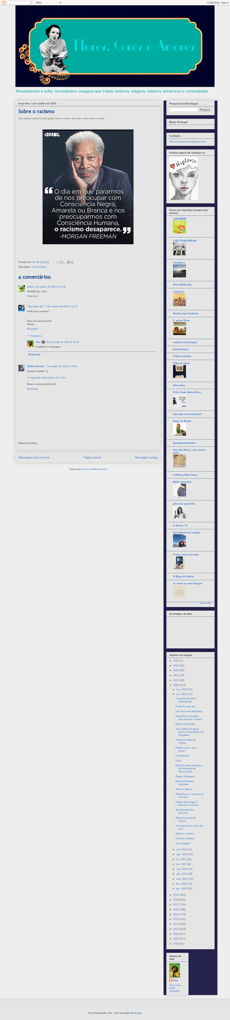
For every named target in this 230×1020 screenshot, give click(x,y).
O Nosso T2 (180, 525)
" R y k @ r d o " (36, 306)
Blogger (138, 1013)
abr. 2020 (182, 873)
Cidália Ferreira (35, 366)
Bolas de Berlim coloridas (184, 783)
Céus (178, 760)
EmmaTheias (181, 349)
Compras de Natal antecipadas (186, 700)
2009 (176, 943)
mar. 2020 (182, 878)
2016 (176, 909)
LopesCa (178, 291)
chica (30, 286)
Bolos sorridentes (185, 724)
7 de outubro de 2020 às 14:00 (61, 366)
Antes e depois (184, 789)
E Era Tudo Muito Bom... (188, 392)
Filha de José (181, 363)
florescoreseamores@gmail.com (187, 141)
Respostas (36, 336)
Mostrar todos (205, 603)
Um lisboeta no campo (187, 532)
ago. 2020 (182, 854)
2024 (176, 665)
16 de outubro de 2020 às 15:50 (62, 342)
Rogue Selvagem (185, 776)
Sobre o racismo (185, 833)
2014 (176, 919)
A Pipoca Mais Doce (185, 474)
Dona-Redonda (182, 284)
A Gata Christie (182, 356)
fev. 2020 (181, 883)
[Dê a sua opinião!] (62, 262)
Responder (32, 296)
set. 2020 (182, 849)
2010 (176, 938)
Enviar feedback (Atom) (94, 469)
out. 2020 (182, 694)
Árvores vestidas (185, 838)
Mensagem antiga (146, 457)
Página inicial (92, 457)
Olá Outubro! (183, 843)
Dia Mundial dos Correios (185, 811)
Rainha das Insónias (185, 313)
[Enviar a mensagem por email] (58, 262)
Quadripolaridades (184, 442)
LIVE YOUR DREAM (184, 240)
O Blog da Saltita (183, 576)
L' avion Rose (181, 320)
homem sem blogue (185, 342)
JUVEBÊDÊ (179, 218)
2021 (176, 680)
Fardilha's (179, 262)
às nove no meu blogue (187, 583)
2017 (176, 904)
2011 (176, 933)
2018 (176, 899)
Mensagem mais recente (34, 457)
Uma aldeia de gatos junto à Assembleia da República (189, 731)
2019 (176, 894)
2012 (176, 929)
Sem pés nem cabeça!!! (187, 414)
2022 (176, 675)
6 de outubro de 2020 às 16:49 (50, 286)
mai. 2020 (182, 869)
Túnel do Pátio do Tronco (186, 741)
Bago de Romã (182, 421)
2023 (176, 670)
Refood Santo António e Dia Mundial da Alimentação (189, 768)
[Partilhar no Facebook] (68, 262)
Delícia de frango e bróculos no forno (187, 803)
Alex (38, 342)
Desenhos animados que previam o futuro (189, 718)
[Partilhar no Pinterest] (72, 262)
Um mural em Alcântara (189, 711)
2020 (176, 685)
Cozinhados (182, 755)
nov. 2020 (182, 689)
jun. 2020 (182, 864)
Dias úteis (179, 385)
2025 (176, 660)
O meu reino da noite (186, 554)
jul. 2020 (181, 859)
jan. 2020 (182, 888)
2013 (176, 924)
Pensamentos (39, 267)
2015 (176, 914)
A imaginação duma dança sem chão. (46, 377)
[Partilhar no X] (65, 262)
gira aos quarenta (184, 503)
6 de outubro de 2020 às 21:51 (62, 306)
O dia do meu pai (185, 706)
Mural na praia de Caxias (186, 819)
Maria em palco (182, 481)
